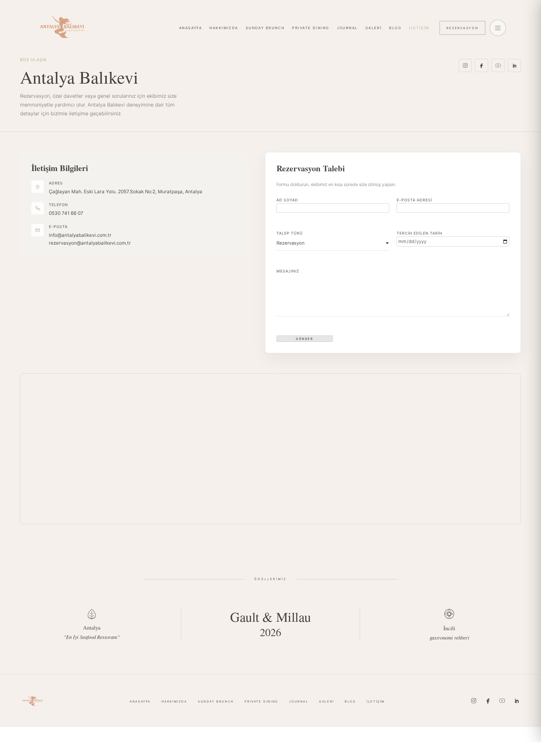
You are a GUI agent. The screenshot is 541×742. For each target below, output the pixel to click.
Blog (395, 28)
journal (347, 28)
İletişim (419, 28)
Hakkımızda (223, 28)
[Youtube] (498, 65)
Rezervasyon (462, 28)
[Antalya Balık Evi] (62, 27)
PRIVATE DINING (310, 28)
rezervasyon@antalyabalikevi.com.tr (90, 243)
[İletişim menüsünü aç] (498, 28)
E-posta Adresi (414, 200)
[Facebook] (481, 65)
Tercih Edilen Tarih (419, 233)
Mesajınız (287, 271)
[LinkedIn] (514, 65)
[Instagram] (465, 65)
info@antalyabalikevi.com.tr (80, 235)
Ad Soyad (287, 200)
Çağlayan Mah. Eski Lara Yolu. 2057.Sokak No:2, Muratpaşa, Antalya (125, 192)
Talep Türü (289, 233)
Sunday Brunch (265, 28)
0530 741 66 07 (66, 213)
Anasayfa (190, 28)
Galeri (373, 28)
